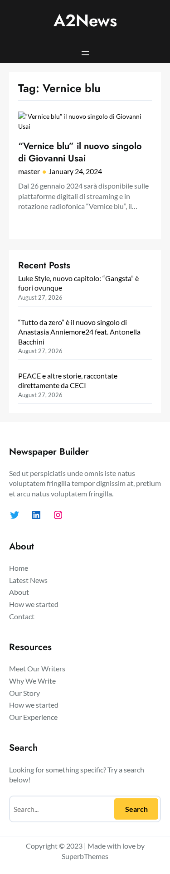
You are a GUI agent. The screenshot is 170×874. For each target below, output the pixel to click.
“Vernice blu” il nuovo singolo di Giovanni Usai (80, 152)
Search (136, 809)
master (29, 171)
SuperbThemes (85, 856)
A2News (85, 21)
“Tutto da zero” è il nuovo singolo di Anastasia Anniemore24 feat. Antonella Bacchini (79, 332)
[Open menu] (85, 53)
